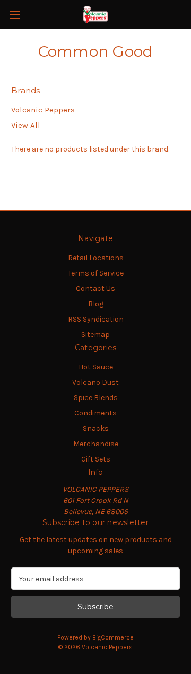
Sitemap (95, 334)
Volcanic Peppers (43, 109)
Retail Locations (96, 257)
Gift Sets (95, 459)
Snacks (96, 428)
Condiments (95, 413)
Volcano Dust (95, 382)
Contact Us (95, 288)
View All (25, 125)
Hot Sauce (96, 366)
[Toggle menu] (14, 14)
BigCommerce (113, 637)
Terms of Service (96, 273)
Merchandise (95, 443)
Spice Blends (96, 397)
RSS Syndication (96, 319)
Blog (95, 303)
